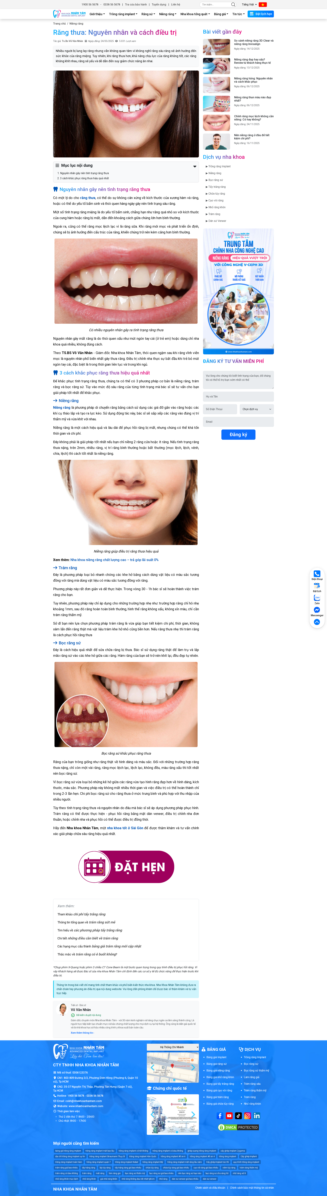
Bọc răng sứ (251, 1063)
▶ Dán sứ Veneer (216, 221)
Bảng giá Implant (216, 1057)
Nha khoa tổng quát (194, 14)
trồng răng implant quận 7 (99, 1162)
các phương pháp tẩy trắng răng (98, 930)
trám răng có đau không (66, 1173)
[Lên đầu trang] (317, 622)
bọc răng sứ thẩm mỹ (135, 1173)
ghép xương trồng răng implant (202, 1151)
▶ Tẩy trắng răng (216, 186)
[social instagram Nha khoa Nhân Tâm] (248, 1115)
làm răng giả (115, 1173)
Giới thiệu (96, 14)
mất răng (100, 1173)
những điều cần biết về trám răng (93, 938)
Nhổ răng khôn (252, 1103)
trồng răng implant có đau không (168, 1151)
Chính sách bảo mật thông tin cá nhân (252, 1187)
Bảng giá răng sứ (216, 1063)
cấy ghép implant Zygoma (233, 1151)
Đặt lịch (317, 591)
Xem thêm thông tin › (82, 1032)
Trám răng (250, 1097)
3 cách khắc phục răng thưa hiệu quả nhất (84, 178)
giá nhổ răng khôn (108, 1179)
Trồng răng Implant (255, 1057)
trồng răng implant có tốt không (133, 1151)
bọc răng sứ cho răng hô (217, 1173)
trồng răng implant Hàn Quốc (142, 1156)
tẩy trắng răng (88, 1168)
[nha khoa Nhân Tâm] (69, 14)
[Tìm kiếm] (233, 4)
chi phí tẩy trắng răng (89, 914)
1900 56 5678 (90, 4)
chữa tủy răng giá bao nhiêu (176, 1168)
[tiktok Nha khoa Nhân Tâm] (238, 1115)
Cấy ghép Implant (249, 1156)
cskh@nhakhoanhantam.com (83, 1101)
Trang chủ (59, 23)
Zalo (317, 603)
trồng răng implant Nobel (126, 1162)
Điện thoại (317, 579)
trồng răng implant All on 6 (173, 1156)
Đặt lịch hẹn (263, 14)
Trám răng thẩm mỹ (255, 1090)
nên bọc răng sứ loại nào (189, 1173)
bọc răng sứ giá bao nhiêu (161, 1173)
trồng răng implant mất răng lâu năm (184, 1162)
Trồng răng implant (122, 14)
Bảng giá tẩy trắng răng (220, 1083)
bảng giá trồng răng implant (68, 1151)
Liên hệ (175, 4)
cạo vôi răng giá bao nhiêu (205, 1168)
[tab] (171, 1080)
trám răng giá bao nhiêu (66, 1168)
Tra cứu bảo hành (136, 4)
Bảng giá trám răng (217, 1097)
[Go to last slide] (153, 1067)
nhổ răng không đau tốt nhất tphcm (138, 1179)
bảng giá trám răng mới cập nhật (116, 946)
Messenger (317, 615)
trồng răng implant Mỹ (153, 1162)
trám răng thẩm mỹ (249, 1168)
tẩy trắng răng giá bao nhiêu (128, 1168)
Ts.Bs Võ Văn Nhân (72, 41)
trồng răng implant (227, 1156)
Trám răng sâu (252, 1083)
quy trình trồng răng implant (246, 1162)
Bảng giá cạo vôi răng (219, 1090)
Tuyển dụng (159, 4)
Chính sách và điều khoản (210, 1187)
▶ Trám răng (213, 214)
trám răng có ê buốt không (96, 954)
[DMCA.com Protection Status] (238, 1127)
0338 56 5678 (111, 4)
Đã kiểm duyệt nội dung (88, 1015)
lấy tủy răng (105, 1168)
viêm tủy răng (229, 1168)
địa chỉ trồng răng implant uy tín (70, 1156)
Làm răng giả (251, 1077)
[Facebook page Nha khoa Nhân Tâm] (220, 1115)
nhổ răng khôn (89, 1179)
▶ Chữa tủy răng (215, 193)
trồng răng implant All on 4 (202, 1156)
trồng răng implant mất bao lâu (99, 1151)
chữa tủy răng (152, 1168)
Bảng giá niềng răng (218, 1070)
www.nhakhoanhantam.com (86, 1106)
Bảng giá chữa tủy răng (220, 1103)
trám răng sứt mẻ (102, 922)
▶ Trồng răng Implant (218, 166)
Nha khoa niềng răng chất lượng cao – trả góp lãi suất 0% (115, 560)
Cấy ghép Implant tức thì (217, 1162)
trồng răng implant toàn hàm (68, 1162)
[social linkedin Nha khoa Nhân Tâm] (257, 1115)
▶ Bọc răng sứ (214, 180)
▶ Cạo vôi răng (214, 200)
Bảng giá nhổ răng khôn (220, 1077)
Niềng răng (166, 14)
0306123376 (80, 1072)
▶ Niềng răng (213, 173)
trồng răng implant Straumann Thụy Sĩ (107, 1156)
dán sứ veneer (209, 1179)
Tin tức (237, 14)
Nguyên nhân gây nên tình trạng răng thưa (84, 173)
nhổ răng (163, 1179)
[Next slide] (192, 1067)
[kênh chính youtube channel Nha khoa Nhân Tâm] (229, 1115)
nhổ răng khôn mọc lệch (66, 1179)
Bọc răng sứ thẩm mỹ (256, 1070)
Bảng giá (220, 14)
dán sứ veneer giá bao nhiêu (185, 1179)
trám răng (86, 1173)
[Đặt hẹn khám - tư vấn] (126, 867)
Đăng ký (238, 434)
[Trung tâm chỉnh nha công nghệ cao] (238, 291)
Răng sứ (147, 14)
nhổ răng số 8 (239, 1173)
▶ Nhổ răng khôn (215, 207)
